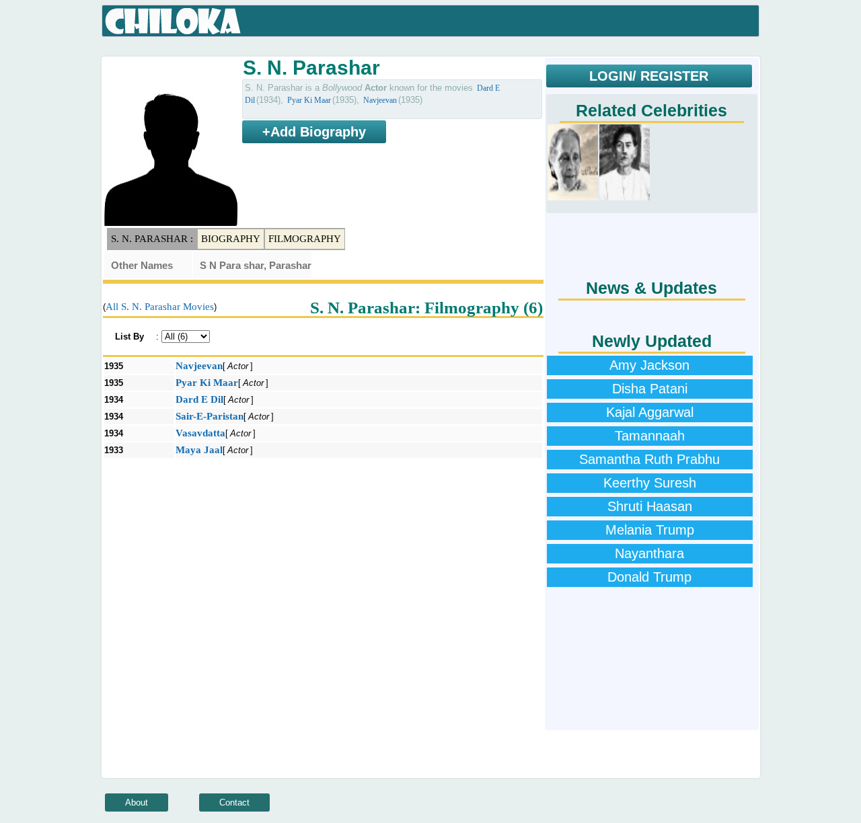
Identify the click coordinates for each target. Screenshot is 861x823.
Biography (230, 238)
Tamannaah (650, 435)
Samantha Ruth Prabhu (649, 459)
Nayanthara (649, 553)
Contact (234, 802)
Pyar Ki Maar (309, 100)
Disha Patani (649, 388)
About (136, 802)
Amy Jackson (649, 365)
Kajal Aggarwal (650, 412)
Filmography (304, 238)
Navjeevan (380, 100)
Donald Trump (649, 577)
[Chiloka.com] (173, 21)
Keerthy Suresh (649, 482)
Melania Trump (649, 529)
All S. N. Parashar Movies (160, 306)
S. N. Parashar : (152, 238)
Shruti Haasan (649, 506)
